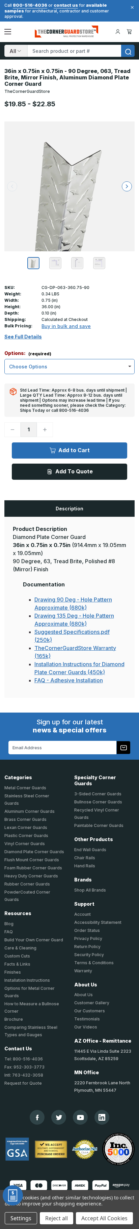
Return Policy (87, 946)
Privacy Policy (88, 938)
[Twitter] (58, 1117)
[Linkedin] (102, 1117)
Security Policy (89, 954)
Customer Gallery (91, 1002)
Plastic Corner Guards (26, 835)
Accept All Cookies (104, 1218)
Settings (20, 1218)
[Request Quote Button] (13, 1195)
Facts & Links (17, 964)
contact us (66, 5)
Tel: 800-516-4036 (23, 1058)
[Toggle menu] (7, 32)
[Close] (131, 7)
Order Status (87, 930)
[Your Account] (118, 31)
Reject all (56, 1218)
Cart (130, 31)
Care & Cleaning (20, 947)
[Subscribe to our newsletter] (123, 747)
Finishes (12, 972)
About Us (83, 994)
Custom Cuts (17, 956)
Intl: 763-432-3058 (23, 1075)
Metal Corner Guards (25, 787)
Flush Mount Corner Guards (31, 859)
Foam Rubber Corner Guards (33, 867)
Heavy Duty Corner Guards (31, 875)
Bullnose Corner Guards (98, 801)
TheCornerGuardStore (27, 91)
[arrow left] (12, 186)
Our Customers (89, 1010)
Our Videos (85, 1026)
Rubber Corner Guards (27, 884)
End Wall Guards (90, 849)
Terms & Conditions (94, 962)
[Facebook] (37, 1117)
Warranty (83, 970)
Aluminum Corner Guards (29, 811)
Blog (8, 923)
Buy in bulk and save (66, 326)
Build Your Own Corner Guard (33, 939)
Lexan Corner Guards (25, 827)
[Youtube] (80, 1117)
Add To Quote (74, 471)
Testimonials (87, 1018)
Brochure (13, 1019)
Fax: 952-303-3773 (24, 1067)
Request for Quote (23, 1083)
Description (69, 508)
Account (82, 914)
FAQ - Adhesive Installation (68, 680)
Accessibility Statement (97, 922)
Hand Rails (84, 865)
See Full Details (23, 336)
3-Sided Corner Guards (97, 793)
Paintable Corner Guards (98, 825)
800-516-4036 (30, 5)
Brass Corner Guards (25, 819)
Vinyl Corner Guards (24, 843)
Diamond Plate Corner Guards (34, 851)
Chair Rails (84, 857)
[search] (128, 51)
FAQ (8, 931)
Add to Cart (74, 450)
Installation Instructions (27, 980)
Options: (27, 353)
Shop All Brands (90, 890)
